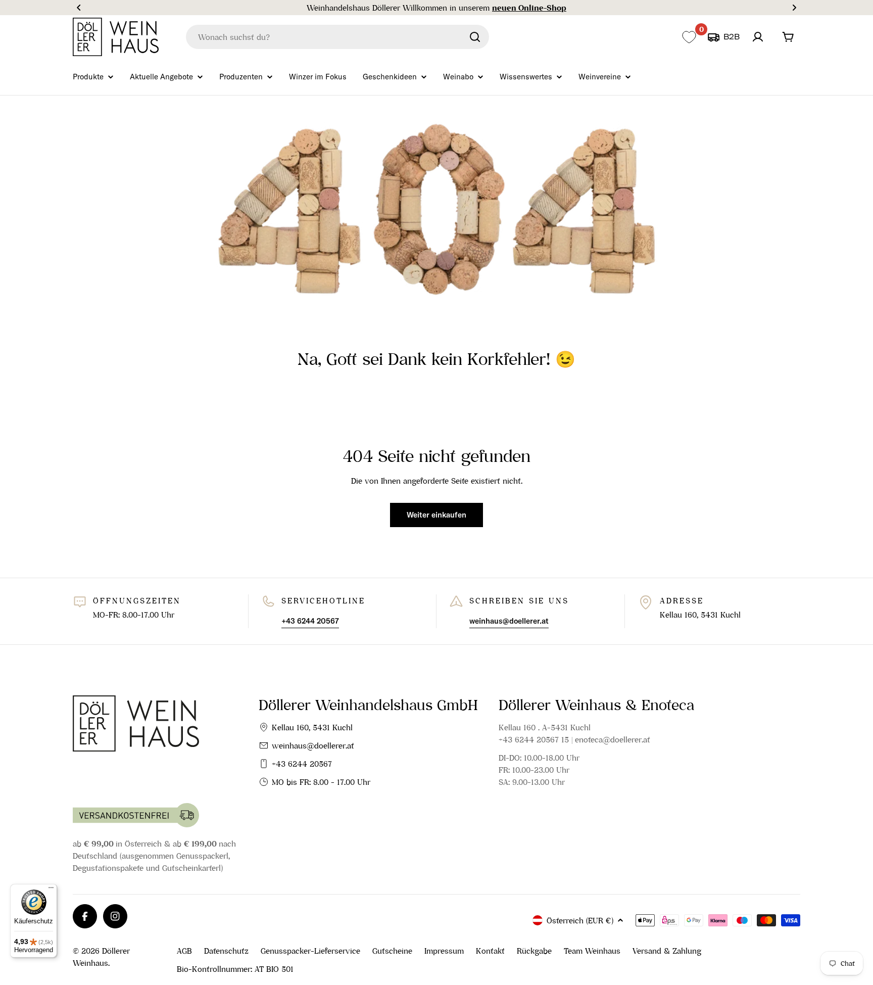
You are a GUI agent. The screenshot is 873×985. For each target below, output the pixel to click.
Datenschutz (226, 951)
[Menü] (51, 890)
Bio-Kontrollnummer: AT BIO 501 (235, 969)
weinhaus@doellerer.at (313, 745)
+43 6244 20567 (302, 764)
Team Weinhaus (592, 951)
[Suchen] (475, 37)
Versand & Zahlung (667, 951)
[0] (689, 37)
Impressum (444, 951)
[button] (79, 8)
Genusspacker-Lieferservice (310, 951)
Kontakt (490, 951)
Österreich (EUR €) (580, 920)
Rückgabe (534, 951)
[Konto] (758, 37)
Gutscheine (392, 951)
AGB (184, 951)
